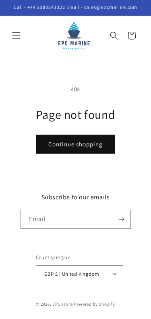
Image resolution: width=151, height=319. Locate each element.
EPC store (62, 304)
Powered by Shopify (94, 304)
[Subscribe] (121, 219)
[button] (16, 35)
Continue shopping (75, 144)
